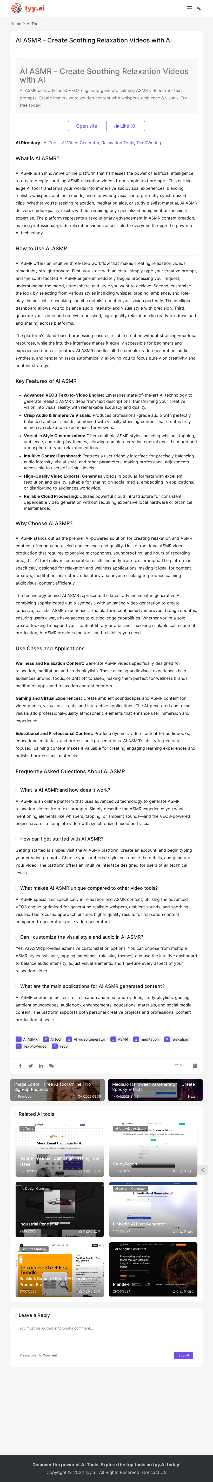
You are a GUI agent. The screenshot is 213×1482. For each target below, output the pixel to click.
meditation (150, 1039)
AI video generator (89, 1039)
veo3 (63, 1046)
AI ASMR (30, 1039)
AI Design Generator (36, 1189)
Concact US (154, 1472)
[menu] (189, 8)
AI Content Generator (130, 1189)
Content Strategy (34, 1249)
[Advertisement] (106, 1413)
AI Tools (51, 142)
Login (34, 1355)
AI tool (55, 1039)
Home (15, 23)
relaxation (179, 1039)
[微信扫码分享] (50, 1065)
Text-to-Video (34, 1046)
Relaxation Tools (118, 142)
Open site (86, 126)
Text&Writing (148, 142)
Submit (183, 1355)
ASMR (123, 1039)
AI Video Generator (80, 142)
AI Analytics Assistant (130, 1128)
